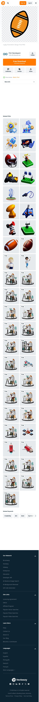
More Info (7, 82)
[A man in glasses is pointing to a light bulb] (11, 415)
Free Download (19, 62)
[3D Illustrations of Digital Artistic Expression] (11, 432)
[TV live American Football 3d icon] (11, 177)
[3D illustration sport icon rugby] (11, 262)
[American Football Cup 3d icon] (11, 296)
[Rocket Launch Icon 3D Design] (11, 160)
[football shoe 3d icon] (11, 228)
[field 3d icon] (11, 347)
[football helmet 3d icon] (11, 194)
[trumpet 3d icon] (11, 330)
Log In (30, 3)
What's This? (16, 77)
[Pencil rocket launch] (11, 618)
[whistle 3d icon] (11, 279)
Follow (32, 55)
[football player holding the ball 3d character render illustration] (11, 398)
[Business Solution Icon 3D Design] (11, 126)
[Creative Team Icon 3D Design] (11, 143)
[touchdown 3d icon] (11, 211)
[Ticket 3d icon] (11, 313)
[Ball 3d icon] (11, 364)
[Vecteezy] (3, 3)
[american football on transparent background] (11, 381)
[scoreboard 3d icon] (11, 245)
